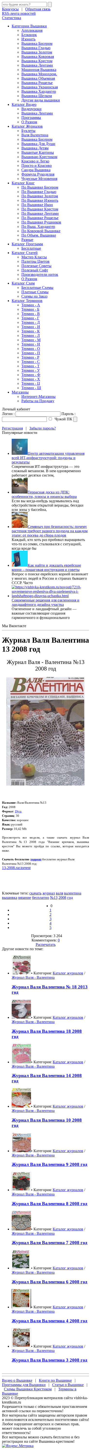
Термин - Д (30, 322)
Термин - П (30, 353)
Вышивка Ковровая (37, 56)
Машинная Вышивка (38, 70)
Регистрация (12, 428)
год (70, 897)
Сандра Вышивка (35, 170)
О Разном (29, 122)
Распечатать (46, 944)
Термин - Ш (31, 388)
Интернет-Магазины (38, 396)
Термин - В (30, 314)
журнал (48, 893)
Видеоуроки (31, 109)
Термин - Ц (30, 383)
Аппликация (31, 30)
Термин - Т (30, 366)
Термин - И (30, 327)
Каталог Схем (23, 283)
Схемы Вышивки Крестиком (28, 1389)
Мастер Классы (34, 257)
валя (59, 893)
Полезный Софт (34, 270)
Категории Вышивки (29, 26)
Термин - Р (30, 357)
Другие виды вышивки (40, 100)
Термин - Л (30, 335)
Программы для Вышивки (24, 1385)
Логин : (8, 414)
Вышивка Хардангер (38, 91)
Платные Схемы (35, 292)
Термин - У (30, 370)
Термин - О (30, 349)
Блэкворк (29, 35)
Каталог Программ (27, 244)
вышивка (9, 897)
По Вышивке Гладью (38, 192)
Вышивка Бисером (36, 43)
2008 (62, 897)
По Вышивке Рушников (41, 222)
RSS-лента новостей (19, 13)
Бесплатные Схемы (37, 287)
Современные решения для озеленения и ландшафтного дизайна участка (45, 602)
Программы (31, 118)
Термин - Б (30, 309)
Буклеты (28, 131)
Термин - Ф (30, 375)
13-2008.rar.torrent (16, 868)
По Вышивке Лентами (40, 213)
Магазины (20, 392)
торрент (35, 859)
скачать (35, 893)
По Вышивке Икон (37, 205)
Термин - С (30, 362)
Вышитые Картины (37, 152)
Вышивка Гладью (35, 48)
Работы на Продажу (37, 401)
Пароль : (68, 414)
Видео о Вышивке (17, 1380)
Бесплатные (31, 248)
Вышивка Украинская (39, 87)
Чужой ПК (63, 419)
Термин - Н (30, 344)
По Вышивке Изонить (39, 200)
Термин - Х (30, 379)
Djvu (18, 811)
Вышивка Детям (35, 148)
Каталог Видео (24, 104)
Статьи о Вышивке (68, 1385)
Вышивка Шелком (36, 96)
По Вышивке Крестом (39, 209)
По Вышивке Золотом (39, 196)
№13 (54, 897)
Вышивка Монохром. (39, 74)
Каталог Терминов (27, 301)
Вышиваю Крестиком (39, 157)
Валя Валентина (34, 135)
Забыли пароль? (42, 428)
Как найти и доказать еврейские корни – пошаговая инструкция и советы (46, 567)
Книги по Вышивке (55, 1380)
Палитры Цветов (35, 261)
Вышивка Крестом (36, 61)
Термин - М (31, 340)
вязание (24, 897)
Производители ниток (39, 274)
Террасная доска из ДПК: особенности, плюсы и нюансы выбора (44, 494)
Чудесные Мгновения (39, 179)
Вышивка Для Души (38, 144)
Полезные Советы (36, 266)
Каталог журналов (68, 973)
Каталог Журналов (27, 126)
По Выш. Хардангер (38, 226)
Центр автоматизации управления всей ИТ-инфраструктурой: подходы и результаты (48, 457)
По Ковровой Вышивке (40, 231)
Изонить (28, 39)
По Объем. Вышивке (38, 235)
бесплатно (40, 897)
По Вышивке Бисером (39, 187)
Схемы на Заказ (34, 296)
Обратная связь (37, 9)
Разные (27, 240)
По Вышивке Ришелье (39, 218)
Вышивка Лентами (37, 65)
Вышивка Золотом (36, 52)
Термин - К (30, 331)
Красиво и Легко (35, 161)
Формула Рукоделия (37, 174)
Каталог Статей (25, 253)
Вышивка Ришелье (37, 83)
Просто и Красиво (36, 165)
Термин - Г (30, 318)
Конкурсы (10, 9)
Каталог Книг (23, 183)
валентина (72, 893)
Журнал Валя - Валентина (33, 977)
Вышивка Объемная (38, 78)
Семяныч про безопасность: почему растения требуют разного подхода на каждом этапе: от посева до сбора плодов (50, 530)
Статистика (11, 18)
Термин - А (30, 305)
